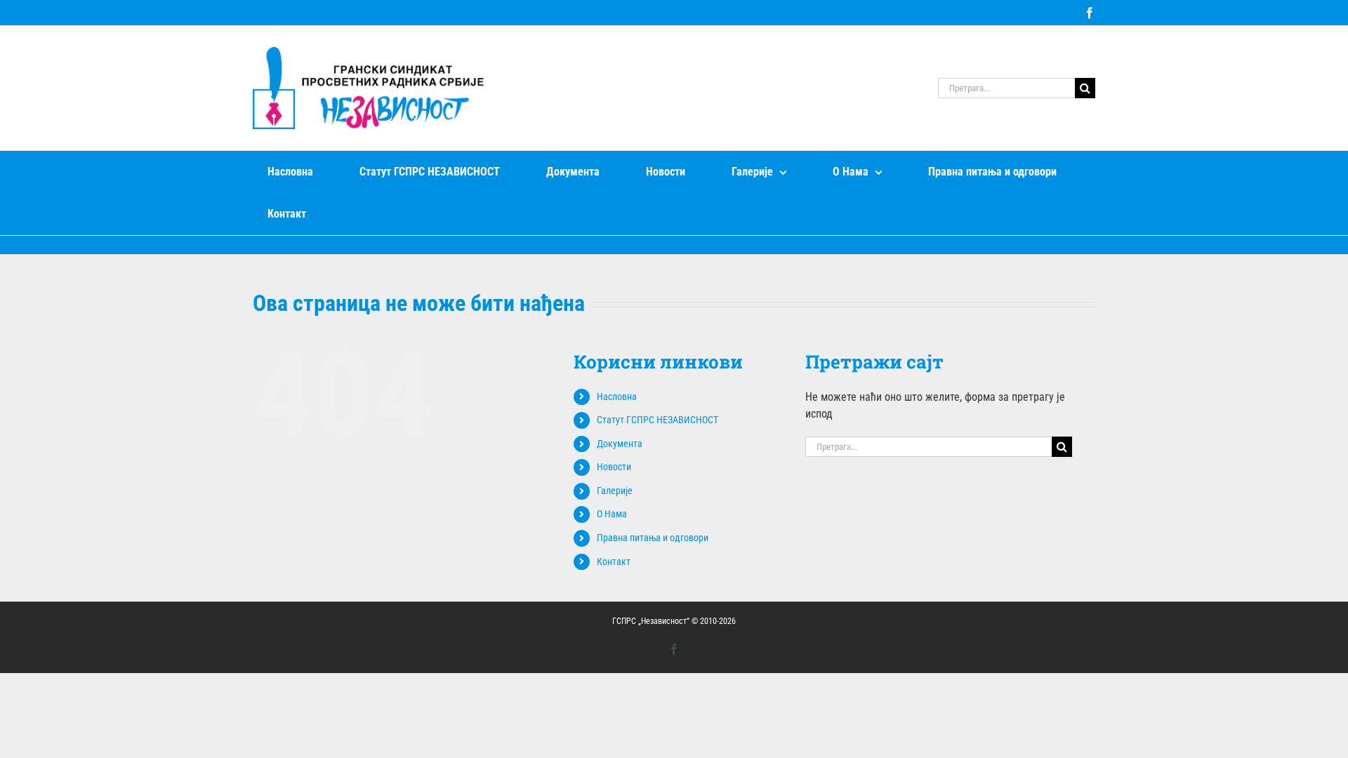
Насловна (617, 396)
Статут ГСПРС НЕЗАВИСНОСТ (657, 419)
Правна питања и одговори (652, 537)
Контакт (613, 561)
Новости (614, 466)
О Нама (612, 513)
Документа (619, 443)
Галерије (615, 490)
